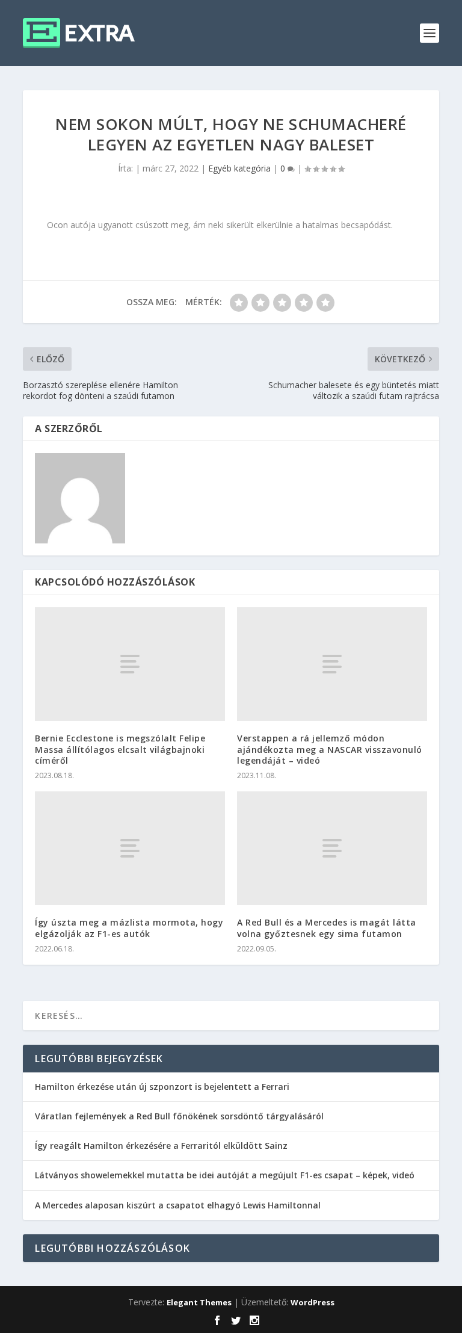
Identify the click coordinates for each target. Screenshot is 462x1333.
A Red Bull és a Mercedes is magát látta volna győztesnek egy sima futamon (326, 928)
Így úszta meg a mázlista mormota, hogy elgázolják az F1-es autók (129, 928)
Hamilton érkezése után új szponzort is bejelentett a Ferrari (162, 1086)
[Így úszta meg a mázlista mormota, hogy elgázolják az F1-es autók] (130, 848)
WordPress (312, 1302)
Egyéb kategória (239, 168)
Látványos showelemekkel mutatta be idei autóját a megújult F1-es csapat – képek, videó (224, 1175)
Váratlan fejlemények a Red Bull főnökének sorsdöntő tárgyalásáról (179, 1116)
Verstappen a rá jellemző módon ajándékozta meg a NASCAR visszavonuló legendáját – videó (329, 748)
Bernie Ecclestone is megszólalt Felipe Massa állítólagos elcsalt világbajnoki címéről (120, 748)
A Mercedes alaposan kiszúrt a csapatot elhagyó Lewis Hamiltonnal (178, 1205)
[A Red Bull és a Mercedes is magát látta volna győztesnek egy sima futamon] (332, 848)
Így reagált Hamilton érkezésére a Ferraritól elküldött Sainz (161, 1145)
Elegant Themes (199, 1302)
